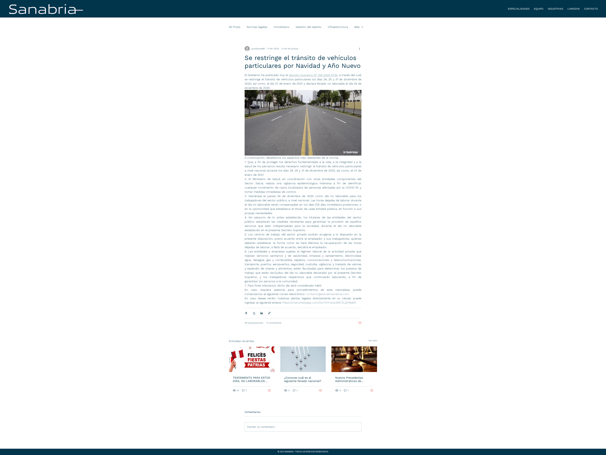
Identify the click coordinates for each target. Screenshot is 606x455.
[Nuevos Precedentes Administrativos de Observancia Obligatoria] (354, 359)
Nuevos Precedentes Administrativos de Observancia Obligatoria (351, 379)
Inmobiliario (281, 27)
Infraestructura (338, 27)
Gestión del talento (308, 27)
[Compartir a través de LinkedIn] (261, 313)
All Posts (234, 27)
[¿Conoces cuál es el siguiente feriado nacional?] (303, 359)
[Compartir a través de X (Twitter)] (253, 313)
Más (357, 27)
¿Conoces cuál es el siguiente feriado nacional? (302, 379)
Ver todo (372, 340)
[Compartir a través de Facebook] (246, 313)
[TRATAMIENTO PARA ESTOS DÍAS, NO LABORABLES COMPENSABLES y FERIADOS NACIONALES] (252, 359)
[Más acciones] (359, 48)
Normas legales (257, 27)
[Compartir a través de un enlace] (269, 313)
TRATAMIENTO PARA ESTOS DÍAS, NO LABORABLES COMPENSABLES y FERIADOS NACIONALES (251, 379)
